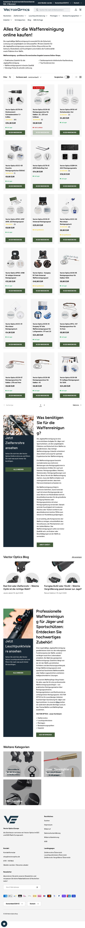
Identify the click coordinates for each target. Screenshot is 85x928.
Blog (29, 20)
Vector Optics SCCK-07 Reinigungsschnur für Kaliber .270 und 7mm (13, 379)
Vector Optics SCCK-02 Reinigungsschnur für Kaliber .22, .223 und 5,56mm (41, 113)
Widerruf (47, 829)
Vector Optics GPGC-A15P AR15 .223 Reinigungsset (14, 220)
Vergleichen (58, 77)
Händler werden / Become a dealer (15, 865)
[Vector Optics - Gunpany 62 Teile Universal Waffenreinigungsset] (42, 259)
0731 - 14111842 (8, 861)
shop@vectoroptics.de (11, 857)
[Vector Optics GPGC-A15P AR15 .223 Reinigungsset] (15, 206)
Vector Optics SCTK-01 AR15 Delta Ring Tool (41, 166)
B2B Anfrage (38, 20)
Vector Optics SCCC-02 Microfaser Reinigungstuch (68, 221)
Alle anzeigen (77, 557)
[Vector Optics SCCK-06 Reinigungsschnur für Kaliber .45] (42, 364)
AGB (45, 841)
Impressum (48, 825)
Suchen (47, 820)
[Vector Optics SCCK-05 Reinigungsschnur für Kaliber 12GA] (70, 259)
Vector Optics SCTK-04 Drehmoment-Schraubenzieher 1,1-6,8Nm (13, 113)
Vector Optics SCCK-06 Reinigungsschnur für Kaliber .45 (41, 379)
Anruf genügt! (44, 545)
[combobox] (52, 10)
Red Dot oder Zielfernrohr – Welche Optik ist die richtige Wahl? (21, 587)
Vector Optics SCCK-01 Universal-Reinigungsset (42, 220)
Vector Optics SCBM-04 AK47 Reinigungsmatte (68, 166)
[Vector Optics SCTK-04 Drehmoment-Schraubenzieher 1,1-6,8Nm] (15, 96)
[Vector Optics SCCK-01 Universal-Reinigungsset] (42, 206)
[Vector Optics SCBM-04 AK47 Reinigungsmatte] (70, 152)
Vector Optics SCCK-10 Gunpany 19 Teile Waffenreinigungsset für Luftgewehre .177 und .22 (42, 327)
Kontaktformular (9, 852)
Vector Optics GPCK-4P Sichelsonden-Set (68, 110)
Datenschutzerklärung (52, 833)
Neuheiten (7, 16)
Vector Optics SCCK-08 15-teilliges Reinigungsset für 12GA (69, 379)
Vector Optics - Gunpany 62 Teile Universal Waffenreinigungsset (42, 275)
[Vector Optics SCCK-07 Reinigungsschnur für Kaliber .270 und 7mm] (15, 364)
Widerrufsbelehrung (51, 837)
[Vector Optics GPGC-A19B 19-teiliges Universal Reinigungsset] (15, 259)
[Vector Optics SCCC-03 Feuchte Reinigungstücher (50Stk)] (15, 152)
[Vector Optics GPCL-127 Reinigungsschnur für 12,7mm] (70, 311)
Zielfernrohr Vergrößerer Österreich (57, 857)
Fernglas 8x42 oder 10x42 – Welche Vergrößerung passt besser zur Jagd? (63, 587)
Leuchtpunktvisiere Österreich (55, 855)
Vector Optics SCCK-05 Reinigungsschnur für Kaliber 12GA (68, 275)
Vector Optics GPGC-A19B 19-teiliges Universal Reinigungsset (14, 275)
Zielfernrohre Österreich (53, 852)
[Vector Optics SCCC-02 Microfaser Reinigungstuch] (70, 206)
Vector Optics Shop (13, 913)
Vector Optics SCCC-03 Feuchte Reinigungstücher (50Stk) (15, 167)
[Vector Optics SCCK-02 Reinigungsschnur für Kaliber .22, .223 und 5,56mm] (42, 96)
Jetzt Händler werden (45, 3)
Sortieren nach (21, 77)
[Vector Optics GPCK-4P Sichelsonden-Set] (70, 96)
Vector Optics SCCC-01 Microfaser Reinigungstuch (13, 326)
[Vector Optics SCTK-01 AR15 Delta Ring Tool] (42, 152)
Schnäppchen (20, 20)
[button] (80, 9)
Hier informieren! (45, 735)
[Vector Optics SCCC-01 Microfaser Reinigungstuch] (15, 311)
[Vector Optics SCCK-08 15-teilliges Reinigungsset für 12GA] (70, 364)
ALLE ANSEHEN (18, 469)
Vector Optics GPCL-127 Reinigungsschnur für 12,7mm (68, 326)
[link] (21, 405)
